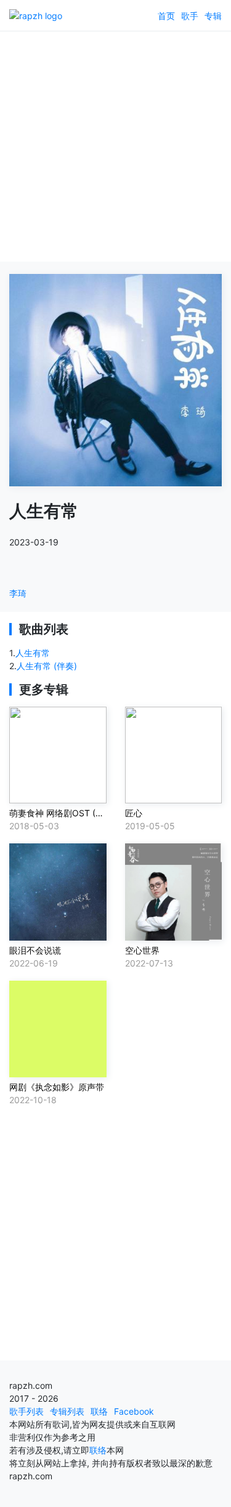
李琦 (17, 593)
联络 (99, 1411)
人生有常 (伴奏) (47, 666)
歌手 (189, 15)
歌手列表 (26, 1411)
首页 (166, 15)
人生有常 (32, 653)
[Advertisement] (115, 146)
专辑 (213, 15)
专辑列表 (67, 1411)
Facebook (134, 1411)
